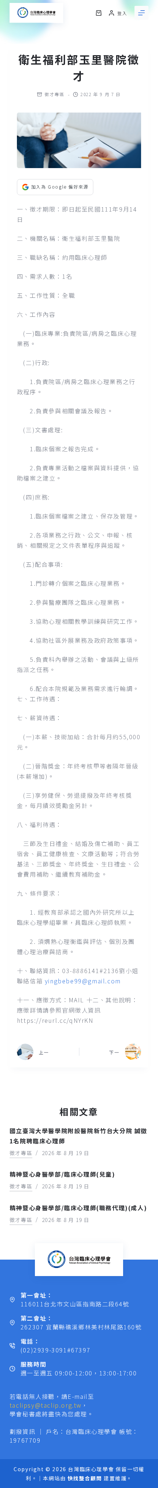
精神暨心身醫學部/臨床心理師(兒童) (62, 1174)
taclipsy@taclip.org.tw (46, 1405)
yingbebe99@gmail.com (83, 980)
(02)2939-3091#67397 (55, 1349)
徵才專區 (54, 94)
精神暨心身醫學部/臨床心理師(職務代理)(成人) (78, 1207)
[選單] (141, 13)
